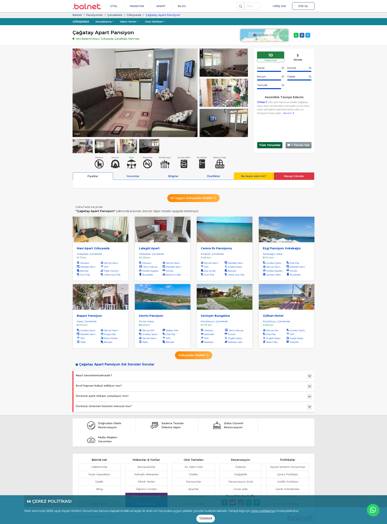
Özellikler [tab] (213, 176)
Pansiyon (137, 6)
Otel (114, 6)
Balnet (77, 15)
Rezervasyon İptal (240, 481)
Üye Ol (303, 6)
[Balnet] (87, 6)
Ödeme (240, 466)
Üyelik (99, 481)
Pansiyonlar (193, 481)
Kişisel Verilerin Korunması (287, 466)
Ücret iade (241, 489)
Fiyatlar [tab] (92, 176)
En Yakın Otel (194, 466)
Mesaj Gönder (294, 176)
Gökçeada (134, 15)
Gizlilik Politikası (287, 481)
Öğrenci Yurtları (146, 489)
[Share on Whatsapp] (296, 35)
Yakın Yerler (128, 21)
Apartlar (193, 489)
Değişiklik (240, 474)
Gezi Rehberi (154, 21)
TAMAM (205, 518)
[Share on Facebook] (302, 35)
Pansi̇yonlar (94, 15)
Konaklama (104, 21)
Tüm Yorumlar (270, 145)
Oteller (193, 474)
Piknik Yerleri (146, 481)
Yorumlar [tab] (133, 176)
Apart (161, 6)
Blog (182, 6)
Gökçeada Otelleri (192, 355)
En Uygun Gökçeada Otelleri (192, 198)
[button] (373, 510)
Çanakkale (114, 15)
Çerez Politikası (287, 474)
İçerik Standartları (288, 489)
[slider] (224, 62)
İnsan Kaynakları (99, 474)
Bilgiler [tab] (173, 176)
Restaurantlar (146, 466)
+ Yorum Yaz (300, 145)
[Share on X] (307, 35)
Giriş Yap (279, 6)
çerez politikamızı (263, 511)
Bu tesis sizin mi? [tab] (253, 176)
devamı (287, 112)
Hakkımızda (99, 466)
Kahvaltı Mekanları (146, 474)
